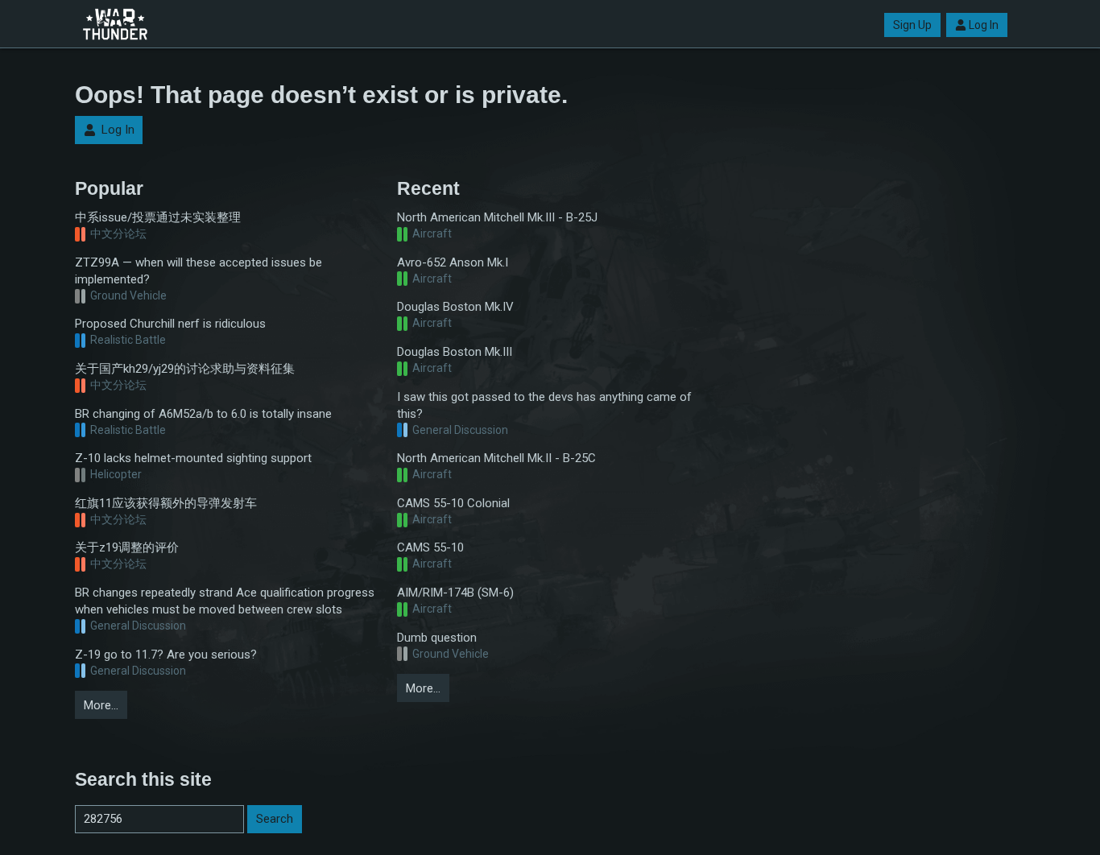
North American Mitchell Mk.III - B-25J (497, 217)
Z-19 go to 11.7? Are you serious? (166, 654)
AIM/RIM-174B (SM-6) (455, 592)
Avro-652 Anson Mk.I (452, 262)
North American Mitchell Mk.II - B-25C (496, 458)
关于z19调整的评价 (127, 547)
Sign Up (912, 25)
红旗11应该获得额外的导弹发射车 (166, 503)
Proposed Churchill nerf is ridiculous (170, 323)
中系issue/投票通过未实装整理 (158, 217)
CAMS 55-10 (430, 547)
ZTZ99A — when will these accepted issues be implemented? (198, 271)
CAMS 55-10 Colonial (453, 503)
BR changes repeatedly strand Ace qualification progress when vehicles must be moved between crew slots (224, 601)
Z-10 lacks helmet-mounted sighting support (193, 458)
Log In (984, 25)
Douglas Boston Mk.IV (455, 306)
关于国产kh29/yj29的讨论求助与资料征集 (185, 368)
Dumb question (437, 637)
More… (101, 705)
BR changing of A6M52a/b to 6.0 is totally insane (203, 414)
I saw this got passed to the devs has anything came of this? (544, 405)
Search (274, 819)
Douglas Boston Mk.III (454, 352)
